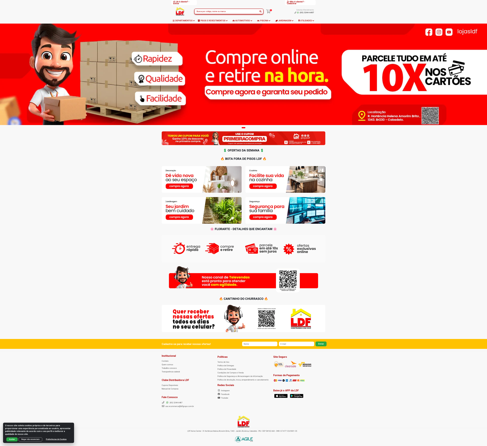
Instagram (225, 390)
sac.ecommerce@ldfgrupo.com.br (179, 406)
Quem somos (167, 364)
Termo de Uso (223, 362)
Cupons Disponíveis (170, 385)
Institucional (169, 355)
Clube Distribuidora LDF (175, 380)
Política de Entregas (226, 365)
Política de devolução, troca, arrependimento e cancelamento (243, 380)
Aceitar (12, 439)
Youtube (224, 398)
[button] (243, 127)
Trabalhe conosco (169, 368)
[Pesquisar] (260, 11)
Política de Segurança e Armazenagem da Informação (240, 376)
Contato (165, 361)
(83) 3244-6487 (175, 402)
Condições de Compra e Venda (231, 373)
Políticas (223, 356)
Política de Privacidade (227, 369)
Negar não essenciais (30, 439)
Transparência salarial (171, 372)
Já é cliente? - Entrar (181, 2)
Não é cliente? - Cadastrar (296, 2)
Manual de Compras (170, 389)
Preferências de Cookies (56, 439)
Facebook (225, 394)
